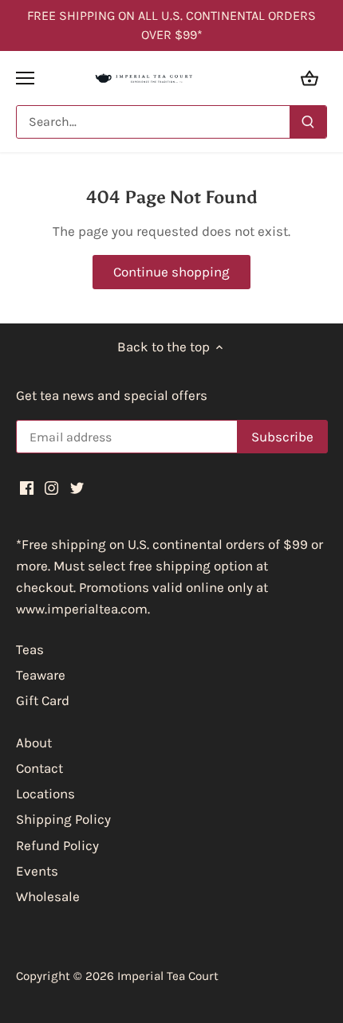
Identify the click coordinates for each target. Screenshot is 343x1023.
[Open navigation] (25, 78)
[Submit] (308, 122)
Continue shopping (171, 272)
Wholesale (48, 896)
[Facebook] (27, 486)
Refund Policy (57, 845)
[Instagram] (51, 486)
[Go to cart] (309, 78)
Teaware (40, 675)
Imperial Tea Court (168, 976)
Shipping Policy (63, 819)
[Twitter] (77, 486)
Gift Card (42, 700)
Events (37, 871)
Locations (45, 794)
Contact (39, 768)
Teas (30, 649)
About (34, 743)
